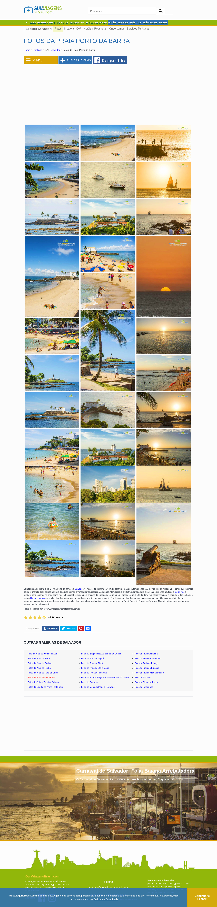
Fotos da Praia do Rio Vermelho (149, 673)
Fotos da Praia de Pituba (39, 668)
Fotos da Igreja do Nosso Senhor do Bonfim (101, 654)
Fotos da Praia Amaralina (146, 654)
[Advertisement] (60, 92)
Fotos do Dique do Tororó (146, 682)
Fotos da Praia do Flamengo (94, 673)
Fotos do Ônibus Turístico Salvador (44, 682)
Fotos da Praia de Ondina (40, 663)
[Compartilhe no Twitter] (68, 628)
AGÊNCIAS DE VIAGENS (155, 22)
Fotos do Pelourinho (143, 687)
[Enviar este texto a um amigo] (88, 628)
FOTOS (64, 22)
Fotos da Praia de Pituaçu (146, 663)
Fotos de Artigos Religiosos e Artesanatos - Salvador (105, 677)
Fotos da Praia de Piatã (92, 663)
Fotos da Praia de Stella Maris (95, 668)
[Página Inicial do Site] (26, 23)
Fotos (58, 28)
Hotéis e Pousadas (95, 28)
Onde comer (116, 28)
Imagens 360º (72, 28)
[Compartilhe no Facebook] (110, 60)
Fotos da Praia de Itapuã (92, 658)
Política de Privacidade (106, 899)
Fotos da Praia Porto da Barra (41, 677)
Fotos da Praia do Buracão (146, 668)
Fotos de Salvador (142, 677)
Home (27, 50)
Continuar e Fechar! (202, 897)
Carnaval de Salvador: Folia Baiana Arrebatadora (135, 771)
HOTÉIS (112, 22)
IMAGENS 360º (77, 22)
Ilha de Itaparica (37, 598)
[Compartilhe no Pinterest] (80, 628)
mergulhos (179, 592)
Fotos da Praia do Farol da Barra (43, 673)
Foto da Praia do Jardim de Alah (42, 654)
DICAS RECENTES (38, 22)
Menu (37, 60)
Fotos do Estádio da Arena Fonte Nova (45, 687)
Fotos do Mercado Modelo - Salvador (98, 687)
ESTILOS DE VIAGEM (96, 22)
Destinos (37, 50)
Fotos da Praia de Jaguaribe (147, 658)
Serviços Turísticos (138, 28)
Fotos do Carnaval (89, 682)
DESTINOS (54, 22)
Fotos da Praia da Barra (39, 658)
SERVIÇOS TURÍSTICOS (129, 22)
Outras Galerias (79, 60)
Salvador (55, 50)
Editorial (109, 881)
